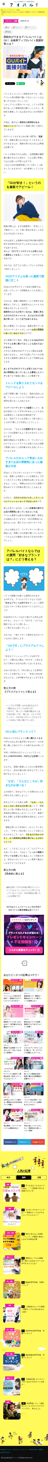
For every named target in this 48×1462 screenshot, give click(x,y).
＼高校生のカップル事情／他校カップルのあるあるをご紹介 (33, 1309)
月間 (39, 1177)
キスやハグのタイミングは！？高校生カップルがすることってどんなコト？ (33, 1212)
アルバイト (18, 27)
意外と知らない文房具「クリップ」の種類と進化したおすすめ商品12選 (32, 1236)
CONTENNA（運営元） (37, 1449)
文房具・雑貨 (10, 1233)
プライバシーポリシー (21, 1449)
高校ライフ (10, 1213)
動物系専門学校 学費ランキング (33, 1283)
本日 (8, 1177)
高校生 (9, 32)
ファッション (31, 27)
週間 (24, 1177)
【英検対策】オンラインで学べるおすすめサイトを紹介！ (33, 1381)
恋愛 (8, 1184)
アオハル (15, 1458)
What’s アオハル (7, 1449)
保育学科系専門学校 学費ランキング (33, 1332)
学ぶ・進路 (10, 1281)
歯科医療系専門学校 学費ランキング (33, 1356)
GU (8, 27)
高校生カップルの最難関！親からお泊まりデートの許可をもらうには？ (32, 1260)
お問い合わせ (6, 1452)
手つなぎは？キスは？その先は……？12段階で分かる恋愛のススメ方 (33, 1188)
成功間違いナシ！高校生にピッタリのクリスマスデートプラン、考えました (32, 1406)
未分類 (9, 1309)
